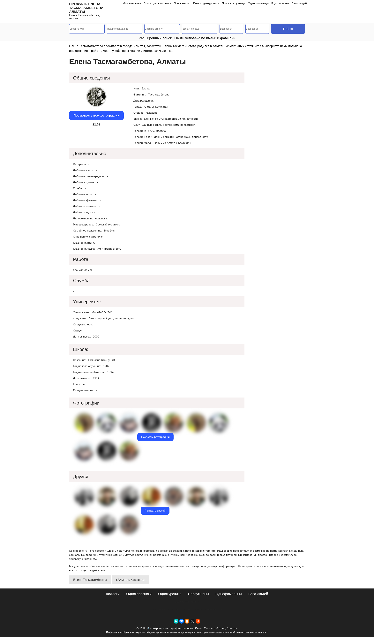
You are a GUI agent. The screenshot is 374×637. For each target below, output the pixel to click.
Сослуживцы (198, 594)
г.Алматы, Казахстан (130, 579)
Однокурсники (169, 594)
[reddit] (198, 621)
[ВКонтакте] (181, 621)
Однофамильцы (258, 3)
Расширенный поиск (155, 38)
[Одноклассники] (187, 621)
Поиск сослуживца (233, 3)
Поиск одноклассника (157, 3)
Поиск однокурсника (206, 3)
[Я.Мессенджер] (176, 621)
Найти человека (131, 3)
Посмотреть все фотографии (96, 115)
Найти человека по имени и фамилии (204, 38)
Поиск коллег (182, 3)
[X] (192, 621)
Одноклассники (139, 594)
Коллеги (113, 594)
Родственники (280, 3)
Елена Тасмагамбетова (90, 579)
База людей (299, 3)
